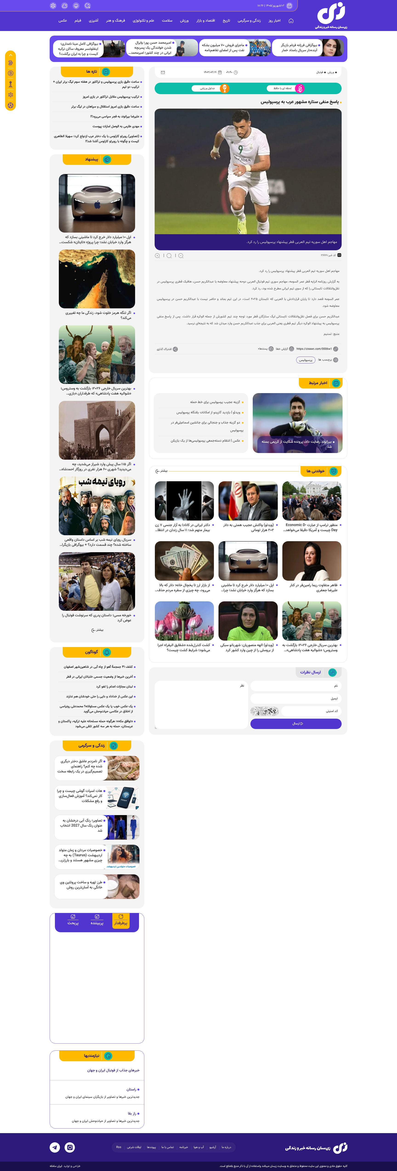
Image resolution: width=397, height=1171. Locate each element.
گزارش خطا (282, 349)
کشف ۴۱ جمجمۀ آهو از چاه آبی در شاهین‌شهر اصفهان (98, 667)
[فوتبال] (10, 106)
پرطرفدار (120, 923)
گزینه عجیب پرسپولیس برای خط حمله (215, 402)
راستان (131, 1089)
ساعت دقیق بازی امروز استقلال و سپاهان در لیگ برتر (105, 106)
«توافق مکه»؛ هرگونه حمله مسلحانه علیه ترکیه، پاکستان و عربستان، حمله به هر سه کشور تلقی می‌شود (95, 724)
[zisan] (331, 15)
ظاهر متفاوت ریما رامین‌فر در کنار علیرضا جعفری (313, 588)
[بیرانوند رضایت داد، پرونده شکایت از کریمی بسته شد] (298, 423)
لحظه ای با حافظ (283, 88)
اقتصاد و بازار (205, 21)
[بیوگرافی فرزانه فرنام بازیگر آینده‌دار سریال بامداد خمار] (331, 47)
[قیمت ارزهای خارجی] (10, 73)
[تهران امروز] (10, 84)
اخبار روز (275, 21)
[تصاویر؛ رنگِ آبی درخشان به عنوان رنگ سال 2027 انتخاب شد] (120, 827)
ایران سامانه (56, 1166)
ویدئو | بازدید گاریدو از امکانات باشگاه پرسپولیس (208, 412)
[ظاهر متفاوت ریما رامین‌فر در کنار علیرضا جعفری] (311, 561)
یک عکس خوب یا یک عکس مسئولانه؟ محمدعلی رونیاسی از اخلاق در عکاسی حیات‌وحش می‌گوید (96, 709)
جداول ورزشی (207, 88)
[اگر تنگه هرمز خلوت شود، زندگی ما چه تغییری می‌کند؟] (97, 279)
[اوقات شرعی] (76, 5)
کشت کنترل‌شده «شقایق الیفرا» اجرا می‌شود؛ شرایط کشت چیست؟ (184, 648)
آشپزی (93, 21)
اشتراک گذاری (164, 349)
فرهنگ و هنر (115, 21)
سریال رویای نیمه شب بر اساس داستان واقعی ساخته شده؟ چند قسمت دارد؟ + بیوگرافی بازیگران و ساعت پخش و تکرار (95, 543)
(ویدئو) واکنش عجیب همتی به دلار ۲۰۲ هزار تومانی (248, 528)
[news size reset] (169, 255)
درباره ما (226, 1147)
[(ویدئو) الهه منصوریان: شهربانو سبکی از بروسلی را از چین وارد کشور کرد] (248, 621)
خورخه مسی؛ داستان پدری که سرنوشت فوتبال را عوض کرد (96, 618)
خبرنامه (183, 1147)
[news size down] (181, 255)
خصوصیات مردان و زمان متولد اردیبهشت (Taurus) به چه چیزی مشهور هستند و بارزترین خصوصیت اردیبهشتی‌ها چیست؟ (80, 855)
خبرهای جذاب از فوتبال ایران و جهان (113, 1070)
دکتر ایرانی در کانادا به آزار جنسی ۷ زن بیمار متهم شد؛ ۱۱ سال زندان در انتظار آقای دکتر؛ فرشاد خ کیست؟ (182, 528)
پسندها (263, 349)
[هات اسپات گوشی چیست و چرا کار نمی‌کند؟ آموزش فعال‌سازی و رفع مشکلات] (120, 797)
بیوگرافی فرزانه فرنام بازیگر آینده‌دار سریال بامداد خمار (299, 48)
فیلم (78, 21)
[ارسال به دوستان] (163, 72)
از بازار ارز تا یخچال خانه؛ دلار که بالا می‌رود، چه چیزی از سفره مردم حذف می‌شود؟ (183, 588)
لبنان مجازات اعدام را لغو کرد (114, 686)
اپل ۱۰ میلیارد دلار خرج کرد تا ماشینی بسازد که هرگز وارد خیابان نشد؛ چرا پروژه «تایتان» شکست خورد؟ (247, 588)
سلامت (167, 21)
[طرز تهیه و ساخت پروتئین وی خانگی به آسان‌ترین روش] (120, 886)
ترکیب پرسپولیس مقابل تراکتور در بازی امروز (111, 96)
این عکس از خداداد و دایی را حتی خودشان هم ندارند (99, 696)
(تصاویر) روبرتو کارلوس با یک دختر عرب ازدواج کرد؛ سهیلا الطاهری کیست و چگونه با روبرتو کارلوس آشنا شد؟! (96, 139)
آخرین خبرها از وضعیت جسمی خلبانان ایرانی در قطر (99, 676)
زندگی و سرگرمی (249, 21)
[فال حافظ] (10, 95)
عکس (63, 21)
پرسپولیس (305, 360)
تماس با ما (168, 1147)
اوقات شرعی (134, 1147)
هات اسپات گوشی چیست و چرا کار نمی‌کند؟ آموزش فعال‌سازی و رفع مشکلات (79, 796)
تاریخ (226, 21)
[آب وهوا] (64, 5)
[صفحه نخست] (291, 21)
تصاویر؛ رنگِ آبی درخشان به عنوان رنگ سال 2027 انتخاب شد (81, 825)
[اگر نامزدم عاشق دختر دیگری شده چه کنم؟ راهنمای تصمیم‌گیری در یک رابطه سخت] (120, 768)
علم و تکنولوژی (143, 21)
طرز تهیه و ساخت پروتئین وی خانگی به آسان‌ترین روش (81, 885)
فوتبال (319, 72)
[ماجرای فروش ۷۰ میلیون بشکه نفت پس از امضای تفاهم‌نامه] (258, 47)
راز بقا (132, 1114)
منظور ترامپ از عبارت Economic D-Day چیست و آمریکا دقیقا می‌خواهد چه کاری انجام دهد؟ (311, 528)
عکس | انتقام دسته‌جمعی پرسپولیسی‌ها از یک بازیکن (205, 440)
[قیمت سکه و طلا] (10, 63)
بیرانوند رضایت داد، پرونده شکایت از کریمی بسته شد (297, 444)
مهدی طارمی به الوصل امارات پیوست (116, 126)
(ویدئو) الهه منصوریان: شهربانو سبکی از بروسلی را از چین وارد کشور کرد (247, 648)
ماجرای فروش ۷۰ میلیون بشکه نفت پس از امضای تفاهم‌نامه (223, 48)
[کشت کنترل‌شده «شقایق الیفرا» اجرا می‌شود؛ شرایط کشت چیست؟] (184, 621)
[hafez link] (53, 5)
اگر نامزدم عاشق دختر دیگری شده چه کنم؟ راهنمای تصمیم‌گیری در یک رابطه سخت (79, 766)
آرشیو (213, 1147)
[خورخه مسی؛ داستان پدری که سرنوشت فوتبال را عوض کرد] (97, 581)
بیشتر (163, 471)
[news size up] (157, 255)
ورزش (184, 21)
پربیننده (97, 923)
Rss (118, 1147)
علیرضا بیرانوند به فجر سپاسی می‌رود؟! (114, 116)
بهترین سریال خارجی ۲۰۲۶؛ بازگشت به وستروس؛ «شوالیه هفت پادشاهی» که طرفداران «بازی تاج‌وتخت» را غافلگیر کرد (309, 648)
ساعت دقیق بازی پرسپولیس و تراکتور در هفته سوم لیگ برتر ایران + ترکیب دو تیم (96, 84)
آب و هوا (199, 1147)
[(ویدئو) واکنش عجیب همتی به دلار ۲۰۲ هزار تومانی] (248, 501)
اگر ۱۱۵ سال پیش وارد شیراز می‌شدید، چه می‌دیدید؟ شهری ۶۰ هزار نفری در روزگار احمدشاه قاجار (96, 467)
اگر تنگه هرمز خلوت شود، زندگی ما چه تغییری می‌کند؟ (98, 316)
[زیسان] (316, 1148)
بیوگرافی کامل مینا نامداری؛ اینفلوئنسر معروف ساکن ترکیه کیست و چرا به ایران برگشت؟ (78, 49)
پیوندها (151, 1147)
